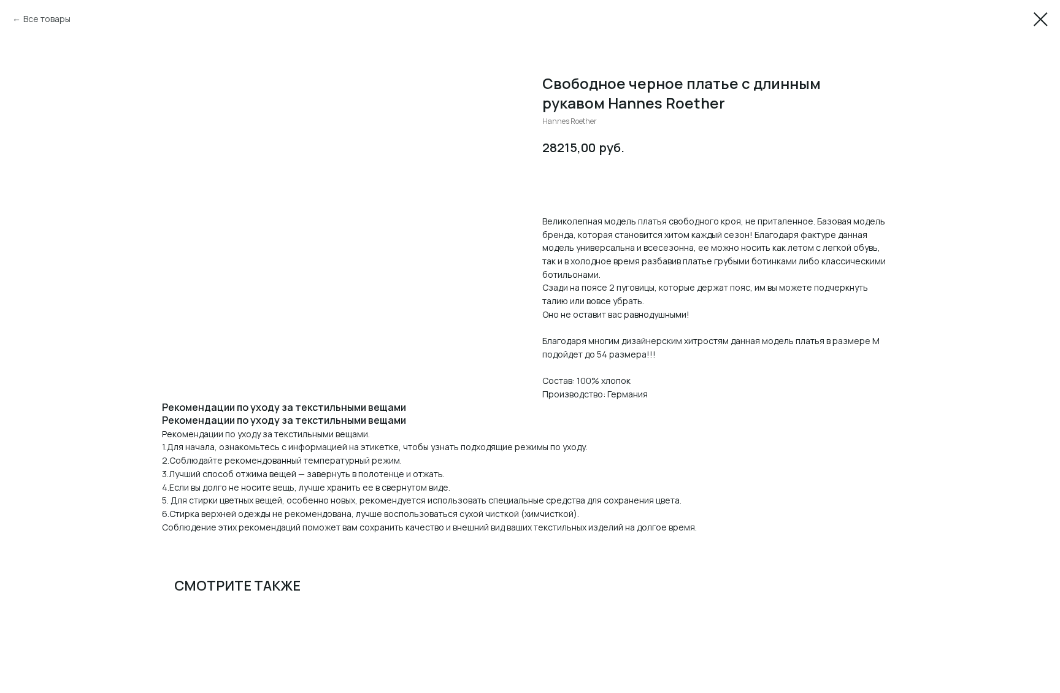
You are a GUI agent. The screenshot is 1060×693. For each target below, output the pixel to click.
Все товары (47, 19)
